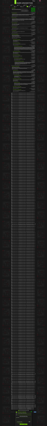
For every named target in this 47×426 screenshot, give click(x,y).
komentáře (28, 6)
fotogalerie (22, 6)
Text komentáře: (17, 417)
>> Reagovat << (33, 30)
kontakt (35, 6)
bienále (16, 6)
